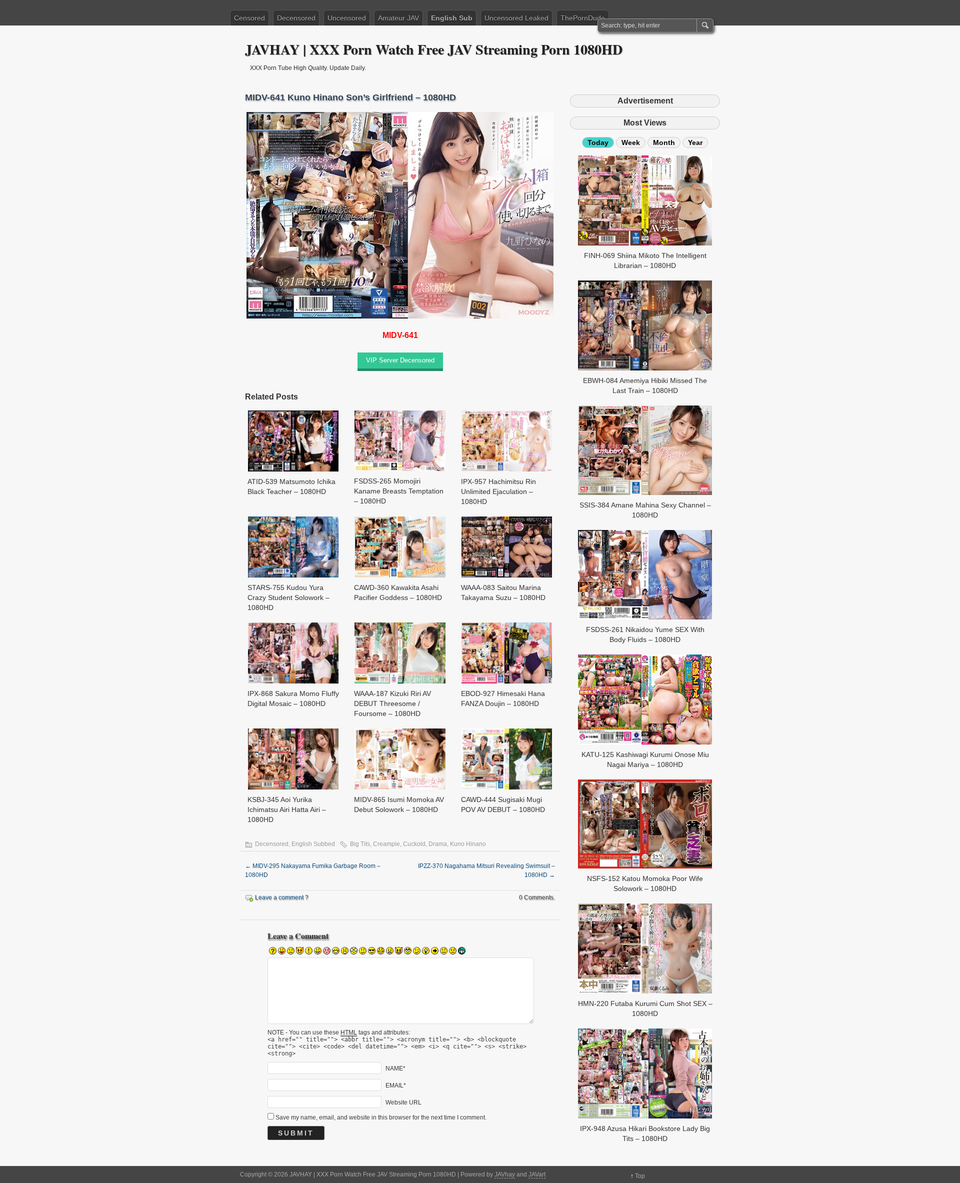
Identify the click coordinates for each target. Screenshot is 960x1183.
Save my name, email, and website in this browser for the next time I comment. (381, 1117)
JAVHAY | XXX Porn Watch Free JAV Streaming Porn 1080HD (433, 49)
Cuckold (414, 844)
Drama (437, 844)
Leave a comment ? (281, 897)
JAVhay (504, 1174)
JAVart (537, 1174)
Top (640, 1176)
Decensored (296, 18)
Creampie (386, 844)
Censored (249, 18)
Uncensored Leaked (516, 18)
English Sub (451, 18)
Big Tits (360, 844)
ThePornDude (582, 18)
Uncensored (347, 18)
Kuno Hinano (468, 844)
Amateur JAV (398, 18)
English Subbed (313, 844)
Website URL (404, 1102)
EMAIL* (396, 1085)
